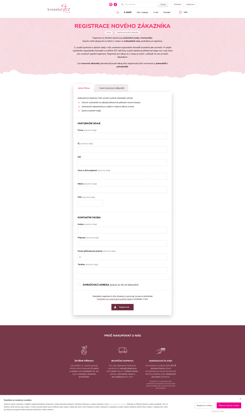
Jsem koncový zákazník (112, 88)
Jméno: (87, 224)
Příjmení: (88, 238)
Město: (87, 184)
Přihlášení (177, 4)
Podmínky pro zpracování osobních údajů (114, 299)
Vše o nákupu (142, 12)
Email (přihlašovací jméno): (97, 251)
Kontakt (166, 12)
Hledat (163, 4)
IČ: (85, 144)
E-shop (128, 12)
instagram (110, 4)
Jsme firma (84, 88)
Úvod (109, 32)
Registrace (190, 4)
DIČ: (79, 157)
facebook (115, 4)
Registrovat (124, 307)
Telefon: (88, 265)
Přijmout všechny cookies (229, 405)
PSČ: (86, 197)
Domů (118, 12)
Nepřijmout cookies (204, 405)
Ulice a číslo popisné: (94, 171)
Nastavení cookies (218, 411)
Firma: (87, 130)
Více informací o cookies (117, 404)
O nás (155, 12)
